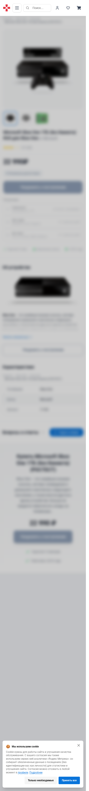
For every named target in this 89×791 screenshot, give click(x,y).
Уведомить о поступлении (43, 187)
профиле (23, 772)
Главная (7, 18)
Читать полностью (15, 337)
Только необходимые (41, 780)
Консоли (35, 18)
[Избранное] (68, 7)
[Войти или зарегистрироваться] (57, 7)
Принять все (69, 780)
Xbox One (21, 18)
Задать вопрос (69, 432)
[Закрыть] (79, 745)
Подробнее (35, 772)
